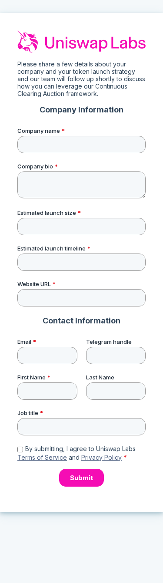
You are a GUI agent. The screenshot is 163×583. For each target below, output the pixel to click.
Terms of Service (42, 457)
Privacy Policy (101, 457)
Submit (81, 478)
